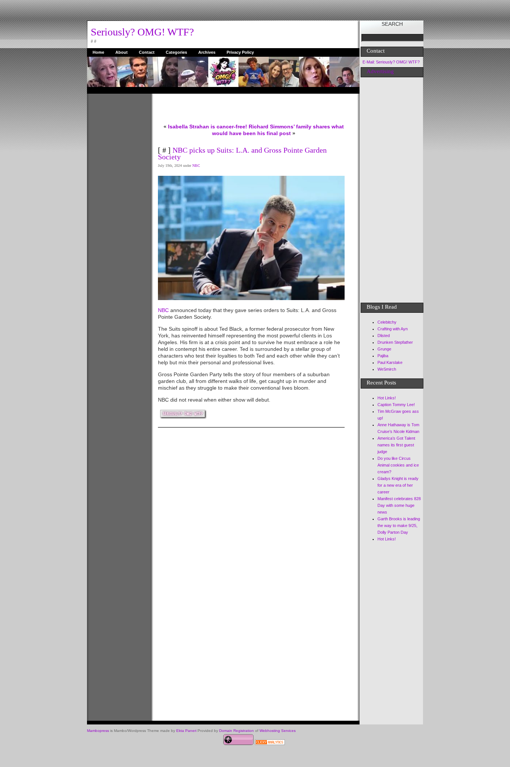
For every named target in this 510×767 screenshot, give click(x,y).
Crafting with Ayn (392, 329)
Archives (206, 52)
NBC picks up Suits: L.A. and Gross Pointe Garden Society (242, 153)
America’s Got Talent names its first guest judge (396, 445)
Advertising (380, 71)
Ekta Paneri (186, 731)
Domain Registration (236, 731)
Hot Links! (386, 398)
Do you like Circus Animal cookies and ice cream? (398, 465)
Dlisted (383, 335)
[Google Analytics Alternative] (270, 743)
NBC (196, 165)
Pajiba (382, 355)
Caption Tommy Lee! (396, 404)
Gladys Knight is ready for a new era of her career (398, 485)
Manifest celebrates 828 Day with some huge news (399, 505)
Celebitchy (387, 322)
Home (98, 52)
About (121, 52)
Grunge (384, 349)
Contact (147, 52)
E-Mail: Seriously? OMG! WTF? (391, 62)
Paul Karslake (389, 362)
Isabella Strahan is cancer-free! (207, 127)
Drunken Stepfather (395, 342)
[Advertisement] (117, 206)
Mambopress (98, 731)
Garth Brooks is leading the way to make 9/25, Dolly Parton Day (398, 525)
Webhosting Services (277, 731)
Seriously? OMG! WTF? (142, 32)
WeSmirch (386, 369)
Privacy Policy (240, 52)
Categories (176, 52)
